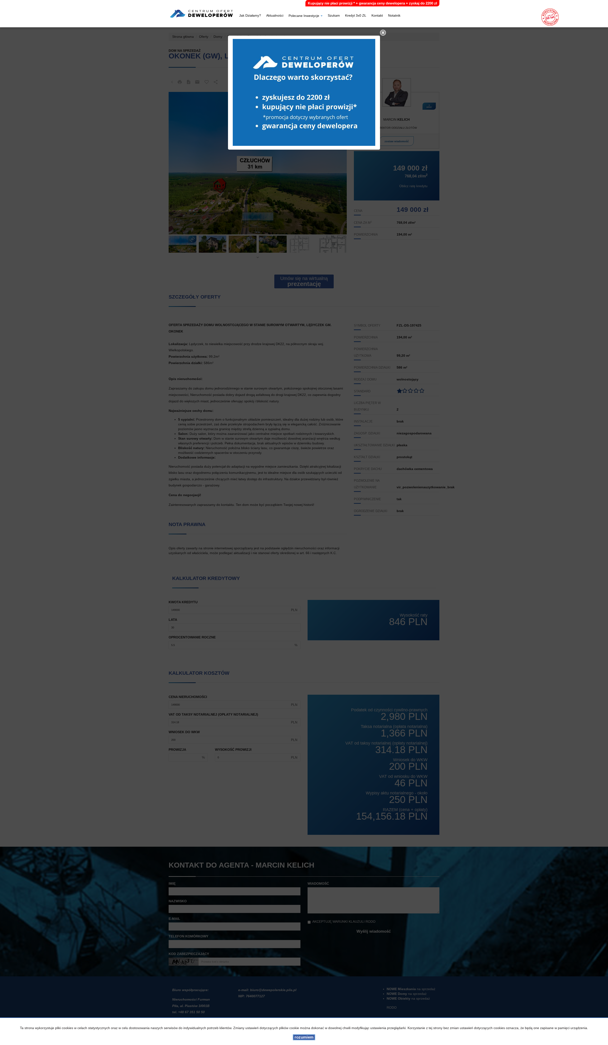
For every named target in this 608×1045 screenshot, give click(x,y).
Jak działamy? (250, 15)
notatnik (394, 15)
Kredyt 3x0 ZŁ (355, 15)
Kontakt (377, 15)
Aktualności (274, 15)
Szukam (334, 15)
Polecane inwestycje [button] (304, 16)
